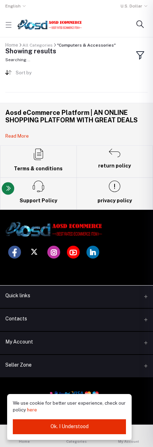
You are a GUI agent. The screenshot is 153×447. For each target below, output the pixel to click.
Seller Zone (18, 365)
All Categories (37, 45)
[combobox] (43, 74)
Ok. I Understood (70, 426)
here (32, 410)
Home (11, 45)
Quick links (17, 295)
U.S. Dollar (131, 6)
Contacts (16, 318)
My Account (19, 342)
